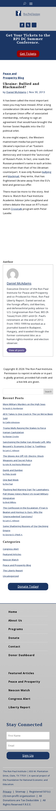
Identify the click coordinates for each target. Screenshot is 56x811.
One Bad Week (11, 479)
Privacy (7, 791)
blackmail (13, 176)
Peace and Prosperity (24, 681)
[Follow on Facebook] (22, 25)
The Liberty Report (13, 570)
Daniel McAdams (16, 92)
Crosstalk (16, 209)
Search (48, 391)
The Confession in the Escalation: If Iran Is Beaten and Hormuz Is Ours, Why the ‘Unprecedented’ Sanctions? (25, 512)
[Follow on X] (28, 25)
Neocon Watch (11, 559)
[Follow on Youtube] (34, 25)
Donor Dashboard (21, 655)
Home (12, 612)
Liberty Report (19, 707)
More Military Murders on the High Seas (24, 404)
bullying (46, 172)
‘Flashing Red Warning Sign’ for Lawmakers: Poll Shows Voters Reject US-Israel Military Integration (26, 494)
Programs (15, 629)
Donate (13, 638)
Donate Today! (28, 586)
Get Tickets (28, 54)
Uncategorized (11, 576)
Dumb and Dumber (13, 470)
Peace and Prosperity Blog (17, 565)
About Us (15, 620)
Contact (14, 646)
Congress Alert (11, 548)
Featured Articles (12, 554)
